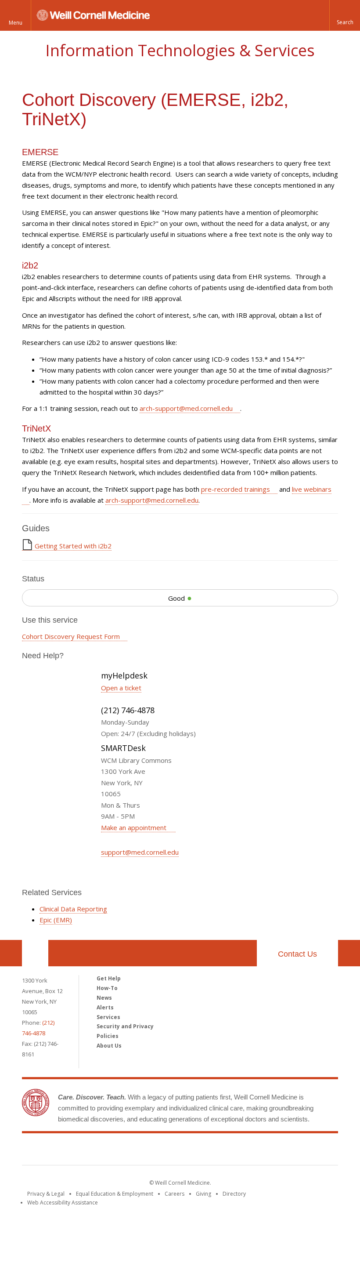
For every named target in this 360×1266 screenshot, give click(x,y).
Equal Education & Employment (114, 1193)
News (104, 997)
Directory (234, 1193)
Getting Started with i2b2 (73, 545)
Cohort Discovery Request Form (71, 636)
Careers (174, 1193)
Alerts (105, 1007)
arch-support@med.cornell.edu (186, 408)
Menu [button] (15, 22)
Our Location (35, 953)
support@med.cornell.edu (140, 852)
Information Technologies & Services (180, 50)
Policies (108, 1036)
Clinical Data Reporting (73, 908)
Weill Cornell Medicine (180, 1151)
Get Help (109, 978)
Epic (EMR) (56, 919)
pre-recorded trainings (235, 489)
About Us (109, 1045)
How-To (107, 988)
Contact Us (297, 954)
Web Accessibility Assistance (62, 1202)
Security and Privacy (125, 1026)
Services (108, 1017)
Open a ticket (121, 687)
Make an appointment (134, 827)
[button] (344, 15)
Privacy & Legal (46, 1193)
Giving (203, 1193)
